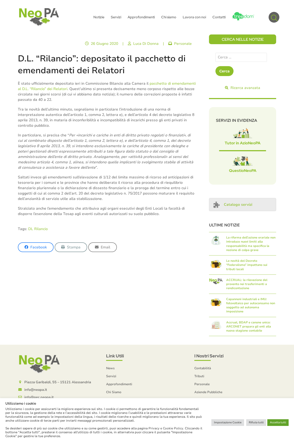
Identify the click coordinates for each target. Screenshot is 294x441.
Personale (183, 43)
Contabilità (202, 368)
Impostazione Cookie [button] (227, 422)
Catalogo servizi (238, 204)
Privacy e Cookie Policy (166, 428)
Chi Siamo (113, 392)
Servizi (111, 376)
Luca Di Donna (146, 43)
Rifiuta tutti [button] (256, 422)
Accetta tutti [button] (278, 422)
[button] (274, 17)
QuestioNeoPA (242, 170)
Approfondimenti (119, 384)
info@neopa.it (35, 389)
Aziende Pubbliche (208, 392)
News (110, 368)
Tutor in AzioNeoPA (242, 143)
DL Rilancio (38, 228)
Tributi (199, 376)
